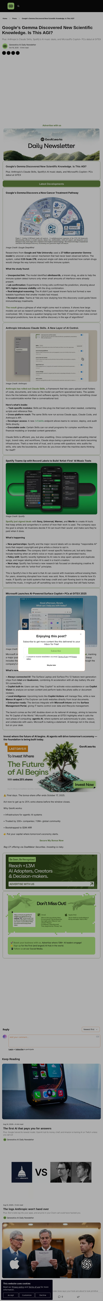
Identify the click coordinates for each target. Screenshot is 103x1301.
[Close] (81, 634)
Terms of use (63, 657)
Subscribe (56, 650)
